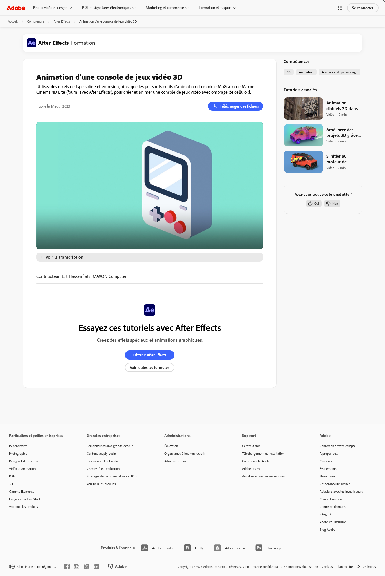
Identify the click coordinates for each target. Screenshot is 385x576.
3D (11, 484)
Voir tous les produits (23, 506)
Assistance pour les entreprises (263, 476)
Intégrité (325, 514)
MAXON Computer (110, 276)
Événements (328, 468)
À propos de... (329, 453)
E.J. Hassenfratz (76, 276)
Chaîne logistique (332, 499)
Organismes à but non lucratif (184, 453)
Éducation (171, 446)
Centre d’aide (251, 446)
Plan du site (345, 566)
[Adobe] (15, 7)
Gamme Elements (21, 491)
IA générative (18, 446)
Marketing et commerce (165, 7)
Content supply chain (101, 453)
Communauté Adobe (256, 461)
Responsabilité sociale (335, 484)
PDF (12, 476)
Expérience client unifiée (103, 461)
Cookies (327, 566)
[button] (340, 7)
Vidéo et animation (22, 468)
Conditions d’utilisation (302, 566)
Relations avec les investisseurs (341, 491)
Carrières (326, 461)
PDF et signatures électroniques (106, 7)
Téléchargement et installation (263, 453)
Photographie (18, 453)
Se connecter (362, 7)
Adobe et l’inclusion (333, 522)
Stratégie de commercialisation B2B (112, 476)
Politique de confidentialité (263, 566)
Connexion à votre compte (338, 446)
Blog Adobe (327, 529)
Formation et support (215, 7)
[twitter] (86, 566)
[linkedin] (96, 566)
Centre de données (333, 506)
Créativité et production (103, 468)
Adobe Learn (251, 468)
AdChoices (369, 566)
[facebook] (67, 566)
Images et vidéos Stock (25, 499)
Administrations (175, 461)
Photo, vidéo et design (50, 7)
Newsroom (327, 476)
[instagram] (76, 566)
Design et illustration (23, 461)
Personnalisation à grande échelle (110, 446)
